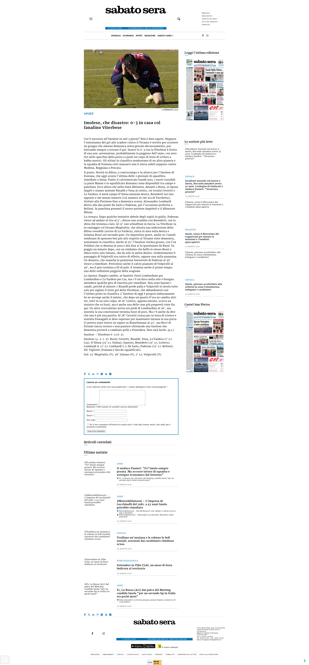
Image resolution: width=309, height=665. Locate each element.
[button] (175, 18)
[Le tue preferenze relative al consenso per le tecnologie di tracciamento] (304, 660)
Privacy (120, 654)
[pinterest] (97, 374)
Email (90, 415)
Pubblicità (206, 24)
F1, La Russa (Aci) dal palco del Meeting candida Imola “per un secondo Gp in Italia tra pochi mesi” (146, 593)
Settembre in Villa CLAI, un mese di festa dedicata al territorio (144, 567)
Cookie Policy (133, 654)
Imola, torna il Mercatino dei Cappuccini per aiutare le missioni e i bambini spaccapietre (202, 238)
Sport (139, 36)
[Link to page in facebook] (92, 633)
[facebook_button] (203, 36)
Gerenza (159, 654)
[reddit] (106, 374)
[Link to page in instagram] (103, 633)
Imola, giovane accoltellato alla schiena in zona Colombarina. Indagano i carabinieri (203, 287)
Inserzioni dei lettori (209, 19)
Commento (93, 404)
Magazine (150, 36)
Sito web (91, 420)
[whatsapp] (102, 374)
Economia (128, 36)
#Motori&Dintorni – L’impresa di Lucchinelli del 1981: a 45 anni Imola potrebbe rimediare (142, 504)
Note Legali (147, 654)
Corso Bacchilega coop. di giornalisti (211, 628)
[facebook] (85, 374)
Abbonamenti (207, 16)
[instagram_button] (207, 36)
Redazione (206, 13)
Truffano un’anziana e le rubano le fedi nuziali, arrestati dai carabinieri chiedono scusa (145, 541)
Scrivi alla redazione (209, 22)
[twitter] (89, 374)
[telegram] (110, 374)
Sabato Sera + (165, 36)
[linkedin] (93, 374)
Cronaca (116, 36)
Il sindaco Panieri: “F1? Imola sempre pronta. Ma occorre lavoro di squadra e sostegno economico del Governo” (143, 471)
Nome (90, 411)
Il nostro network (169, 647)
